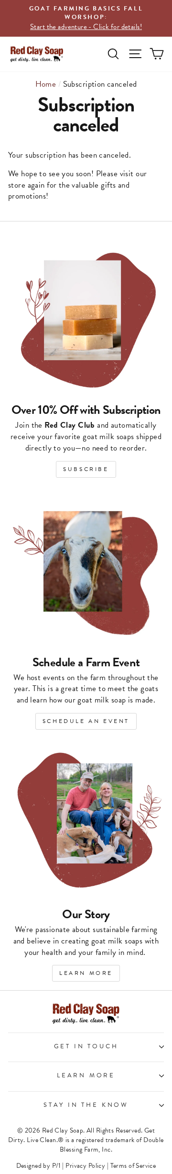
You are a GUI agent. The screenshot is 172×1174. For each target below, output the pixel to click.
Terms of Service (133, 1166)
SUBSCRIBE (85, 469)
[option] (86, 18)
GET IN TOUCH (86, 1046)
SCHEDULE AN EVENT (86, 721)
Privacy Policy (85, 1166)
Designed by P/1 (38, 1166)
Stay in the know (86, 1105)
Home (45, 84)
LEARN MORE (86, 973)
